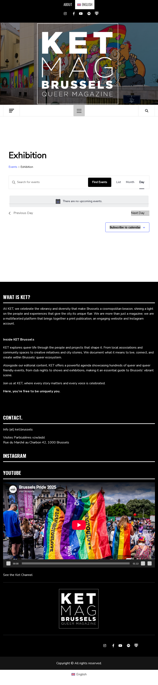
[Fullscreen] (150, 563)
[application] (79, 525)
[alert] (79, 201)
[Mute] (143, 563)
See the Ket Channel (18, 575)
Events (13, 167)
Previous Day (23, 213)
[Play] (8, 563)
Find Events (99, 182)
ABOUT (68, 4)
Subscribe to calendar (125, 227)
